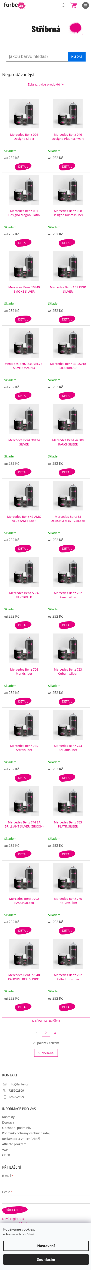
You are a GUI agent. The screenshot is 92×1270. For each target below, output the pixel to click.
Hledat (76, 56)
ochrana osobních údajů (18, 1234)
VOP (5, 1150)
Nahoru (48, 1053)
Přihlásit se (15, 1210)
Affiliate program (14, 1144)
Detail (23, 166)
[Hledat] (63, 5)
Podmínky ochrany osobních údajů (27, 1133)
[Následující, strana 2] (46, 1033)
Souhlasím (46, 1259)
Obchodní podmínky (16, 1128)
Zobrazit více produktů (44, 84)
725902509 (16, 1090)
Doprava (8, 1122)
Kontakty (8, 1117)
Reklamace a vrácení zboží (21, 1139)
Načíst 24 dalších (46, 1021)
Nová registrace (13, 1219)
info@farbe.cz (18, 1084)
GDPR (6, 1155)
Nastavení (46, 1245)
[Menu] (85, 5)
